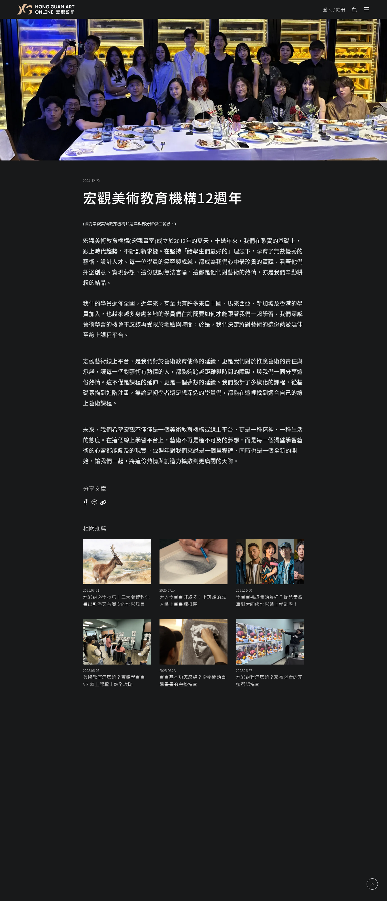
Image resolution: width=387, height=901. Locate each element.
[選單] (366, 9)
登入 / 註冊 (334, 9)
